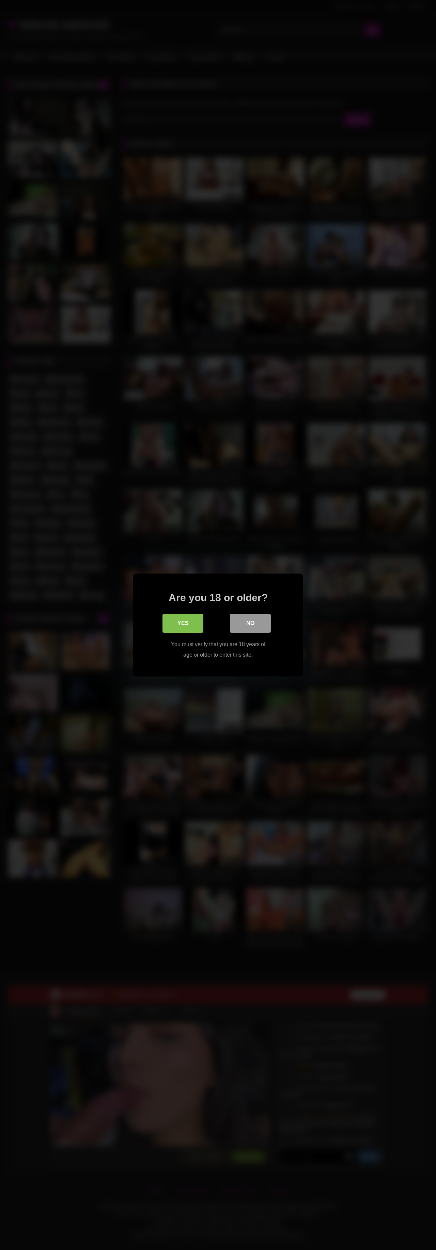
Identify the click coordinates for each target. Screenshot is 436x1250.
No (250, 623)
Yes (183, 623)
